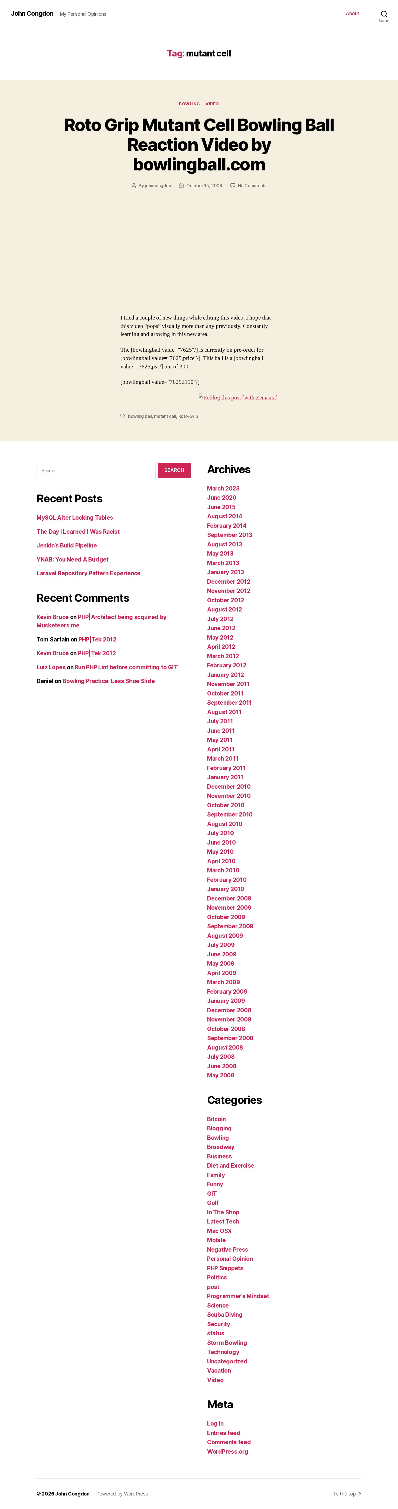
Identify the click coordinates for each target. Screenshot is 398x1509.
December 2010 (229, 786)
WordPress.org (227, 1451)
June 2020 (221, 497)
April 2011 (220, 749)
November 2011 (228, 684)
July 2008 (221, 1056)
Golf (212, 1202)
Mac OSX (219, 1231)
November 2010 (229, 795)
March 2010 (223, 870)
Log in (215, 1423)
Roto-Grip (188, 416)
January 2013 (225, 572)
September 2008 (230, 1038)
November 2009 (229, 907)
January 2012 (225, 674)
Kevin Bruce (53, 617)
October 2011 (225, 693)
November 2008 (229, 1019)
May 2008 (220, 1075)
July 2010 (220, 833)
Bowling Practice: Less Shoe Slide (109, 681)
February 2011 (226, 768)
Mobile (216, 1240)
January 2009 (226, 1000)
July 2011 (220, 721)
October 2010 (225, 805)
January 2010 (225, 889)
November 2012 (228, 590)
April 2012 (221, 646)
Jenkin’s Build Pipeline (67, 545)
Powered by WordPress (122, 1494)
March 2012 (223, 656)
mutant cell (165, 416)
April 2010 (221, 861)
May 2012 (220, 637)
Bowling (189, 104)
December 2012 (228, 581)
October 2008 (226, 1029)
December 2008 (229, 1010)
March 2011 (222, 758)
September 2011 (229, 702)
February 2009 (227, 991)
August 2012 (224, 609)
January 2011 (225, 777)
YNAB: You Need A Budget (73, 559)
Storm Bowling (227, 1342)
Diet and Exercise (230, 1165)
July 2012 (220, 619)
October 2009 (226, 917)
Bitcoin (216, 1119)
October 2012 (225, 600)
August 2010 (224, 824)
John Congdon (32, 13)
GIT (212, 1193)
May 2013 (220, 553)
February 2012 (226, 665)
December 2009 (229, 898)
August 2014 (224, 516)
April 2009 (221, 973)
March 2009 (223, 982)
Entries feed (223, 1433)
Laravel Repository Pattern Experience (89, 573)
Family (216, 1175)
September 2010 (230, 814)
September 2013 (229, 535)
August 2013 (224, 544)
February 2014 (227, 525)
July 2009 (221, 945)
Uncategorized (227, 1361)
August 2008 (225, 1047)
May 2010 (220, 851)
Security (218, 1324)
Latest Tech (223, 1221)
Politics (217, 1277)
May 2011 (220, 740)
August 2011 (224, 712)
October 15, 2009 (204, 185)
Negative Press (227, 1249)
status (215, 1333)
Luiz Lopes (51, 667)
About (352, 13)
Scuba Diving (225, 1314)
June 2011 (221, 730)
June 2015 (221, 507)
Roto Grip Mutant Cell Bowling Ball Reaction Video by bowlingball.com (199, 144)
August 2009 (225, 935)
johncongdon (158, 185)
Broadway (220, 1147)
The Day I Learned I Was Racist (78, 531)
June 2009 (222, 954)
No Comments (252, 185)
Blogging (219, 1128)
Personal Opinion (230, 1258)
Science (218, 1305)
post (213, 1286)
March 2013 (223, 563)
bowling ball (140, 416)
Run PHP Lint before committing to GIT (126, 667)
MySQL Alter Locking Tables (75, 517)
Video (212, 104)
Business (219, 1156)
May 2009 (220, 963)
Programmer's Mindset (238, 1296)
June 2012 (221, 628)
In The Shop (223, 1212)
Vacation (219, 1370)
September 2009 (230, 926)
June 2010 (221, 842)
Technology (223, 1352)
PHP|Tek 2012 (97, 639)
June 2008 (222, 1066)
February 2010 (227, 879)
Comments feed (229, 1442)
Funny (215, 1184)
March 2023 (223, 488)
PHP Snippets (225, 1268)
